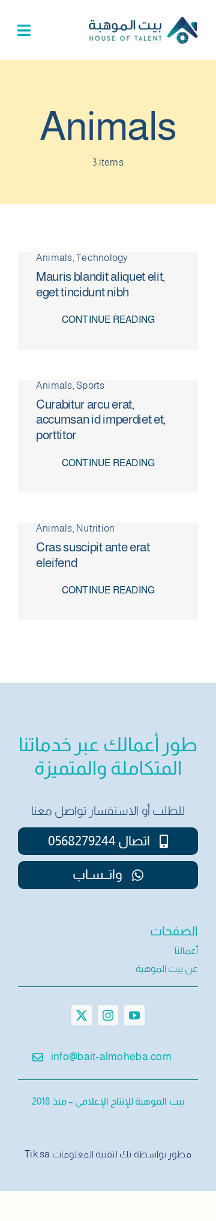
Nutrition (95, 528)
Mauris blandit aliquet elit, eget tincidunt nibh (100, 284)
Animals (54, 258)
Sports (90, 385)
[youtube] (134, 1015)
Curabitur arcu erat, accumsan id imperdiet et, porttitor (101, 419)
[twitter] (81, 1015)
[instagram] (108, 1015)
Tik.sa (37, 1154)
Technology (102, 258)
